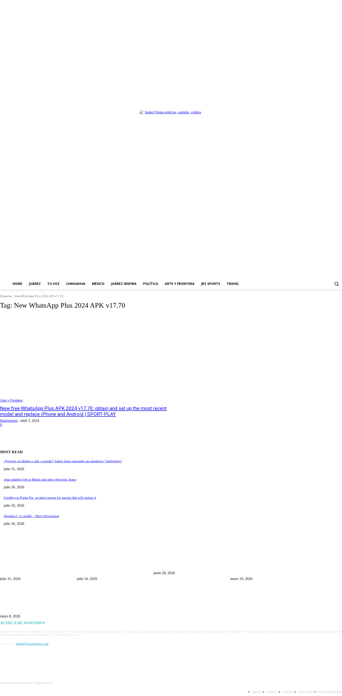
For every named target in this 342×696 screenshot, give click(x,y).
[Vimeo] (332, 107)
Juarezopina (8, 421)
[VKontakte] (52, 665)
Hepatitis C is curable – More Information (31, 516)
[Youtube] (339, 107)
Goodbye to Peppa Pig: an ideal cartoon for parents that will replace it (50, 498)
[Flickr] (28, 665)
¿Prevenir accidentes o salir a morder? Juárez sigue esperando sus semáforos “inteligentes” (63, 461)
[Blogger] (5, 665)
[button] (336, 283)
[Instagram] (320, 107)
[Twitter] (326, 107)
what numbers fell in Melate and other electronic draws (40, 479)
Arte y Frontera (11, 400)
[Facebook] (313, 107)
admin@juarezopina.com (32, 644)
